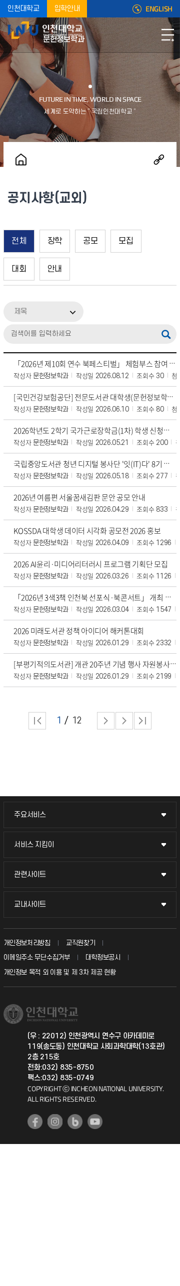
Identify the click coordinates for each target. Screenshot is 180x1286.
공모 (90, 241)
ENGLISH (159, 8)
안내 (55, 269)
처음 (37, 720)
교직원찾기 (81, 943)
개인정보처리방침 (27, 943)
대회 (19, 269)
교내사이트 (30, 904)
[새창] (35, 1121)
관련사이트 (30, 874)
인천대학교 (24, 8)
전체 (19, 241)
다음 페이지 (105, 720)
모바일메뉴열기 (167, 34)
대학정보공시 (103, 957)
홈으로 (21, 159)
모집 (125, 241)
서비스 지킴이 (34, 845)
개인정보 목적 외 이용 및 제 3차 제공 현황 (60, 972)
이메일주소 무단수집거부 (37, 957)
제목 (20, 311)
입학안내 (67, 8)
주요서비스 (30, 815)
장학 (55, 241)
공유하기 (159, 159)
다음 (124, 720)
